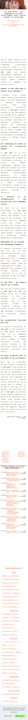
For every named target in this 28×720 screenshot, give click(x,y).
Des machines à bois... (9, 624)
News (13, 22)
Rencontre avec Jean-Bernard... (11, 575)
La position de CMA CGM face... (11, 680)
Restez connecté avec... (9, 627)
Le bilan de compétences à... (10, 606)
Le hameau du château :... (10, 662)
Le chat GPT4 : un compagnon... (11, 593)
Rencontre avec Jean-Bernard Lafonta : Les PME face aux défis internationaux (12, 474)
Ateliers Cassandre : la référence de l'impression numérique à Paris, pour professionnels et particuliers (13, 511)
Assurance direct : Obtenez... (11, 621)
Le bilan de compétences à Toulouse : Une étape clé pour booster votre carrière (12, 526)
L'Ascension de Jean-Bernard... (11, 579)
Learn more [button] (14, 712)
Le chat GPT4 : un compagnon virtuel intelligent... (13, 25)
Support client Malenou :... (10, 648)
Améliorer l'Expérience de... (10, 582)
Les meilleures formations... (10, 614)
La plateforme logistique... (10, 596)
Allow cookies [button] (20, 716)
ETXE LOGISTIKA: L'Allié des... (11, 686)
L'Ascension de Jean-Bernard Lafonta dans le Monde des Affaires (12, 479)
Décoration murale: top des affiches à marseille (21, 454)
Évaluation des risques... (10, 673)
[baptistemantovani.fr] (14, 4)
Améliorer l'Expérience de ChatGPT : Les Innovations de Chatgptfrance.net (11, 485)
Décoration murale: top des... (11, 589)
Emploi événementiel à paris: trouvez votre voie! (12, 491)
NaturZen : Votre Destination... (11, 666)
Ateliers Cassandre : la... (10, 600)
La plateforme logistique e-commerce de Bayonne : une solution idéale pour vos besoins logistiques (5, 457)
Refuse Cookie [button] (8, 716)
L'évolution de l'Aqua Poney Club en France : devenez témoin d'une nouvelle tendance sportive (12, 519)
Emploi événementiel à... (9, 586)
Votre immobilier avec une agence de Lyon (12, 532)
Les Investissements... (9, 683)
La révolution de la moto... (10, 631)
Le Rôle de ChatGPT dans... (10, 659)
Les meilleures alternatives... (11, 694)
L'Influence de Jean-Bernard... (11, 669)
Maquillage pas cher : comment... (12, 652)
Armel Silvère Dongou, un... (10, 701)
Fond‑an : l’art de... (8, 645)
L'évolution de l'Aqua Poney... (11, 603)
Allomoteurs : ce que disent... (11, 617)
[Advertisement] (14, 41)
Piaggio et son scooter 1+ (10, 634)
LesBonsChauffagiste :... (9, 655)
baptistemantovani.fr (14, 20)
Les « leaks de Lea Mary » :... (11, 641)
